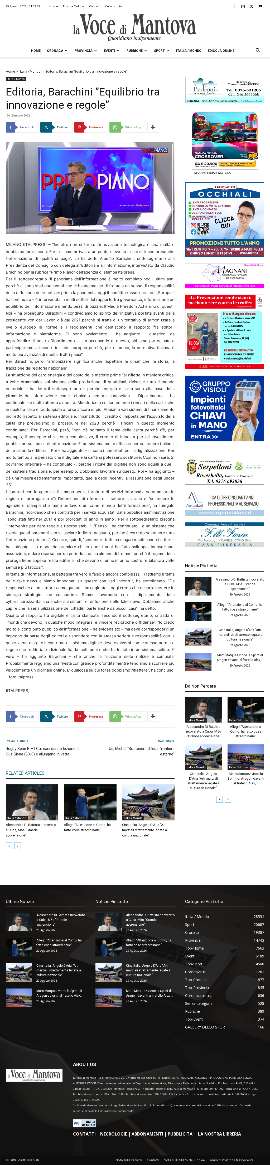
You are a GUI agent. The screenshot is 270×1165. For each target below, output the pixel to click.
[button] (258, 51)
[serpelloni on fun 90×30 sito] (224, 483)
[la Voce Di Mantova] (135, 27)
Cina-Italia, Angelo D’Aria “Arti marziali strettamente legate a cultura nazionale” (144, 830)
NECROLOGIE (113, 1134)
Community (113, 6)
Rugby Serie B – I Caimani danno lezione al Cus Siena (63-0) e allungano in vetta (42, 751)
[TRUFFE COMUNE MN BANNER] (224, 367)
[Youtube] (260, 6)
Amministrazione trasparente (232, 1160)
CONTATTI (84, 1134)
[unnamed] (224, 514)
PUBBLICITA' (181, 1134)
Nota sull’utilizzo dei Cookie (184, 1160)
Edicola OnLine (73, 6)
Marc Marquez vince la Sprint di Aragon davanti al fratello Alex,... (246, 778)
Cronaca (55, 51)
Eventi (109, 51)
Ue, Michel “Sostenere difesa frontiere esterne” (142, 751)
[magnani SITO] (224, 286)
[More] (153, 127)
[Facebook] (234, 6)
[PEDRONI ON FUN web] (224, 101)
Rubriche (135, 51)
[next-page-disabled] (17, 846)
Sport (159, 51)
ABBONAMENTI (147, 1134)
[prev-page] (9, 846)
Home (53, 6)
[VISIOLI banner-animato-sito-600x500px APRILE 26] (224, 439)
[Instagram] (243, 6)
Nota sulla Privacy (128, 1160)
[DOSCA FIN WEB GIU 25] (224, 255)
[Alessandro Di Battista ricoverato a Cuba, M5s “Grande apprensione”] (32, 802)
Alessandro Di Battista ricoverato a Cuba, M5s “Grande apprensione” (31, 830)
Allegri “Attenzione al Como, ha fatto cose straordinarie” (246, 731)
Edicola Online (221, 51)
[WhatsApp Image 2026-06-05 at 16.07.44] (224, 174)
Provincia (84, 51)
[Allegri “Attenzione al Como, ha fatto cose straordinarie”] (90, 802)
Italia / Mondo (188, 51)
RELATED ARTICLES (25, 773)
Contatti (94, 6)
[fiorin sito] (224, 545)
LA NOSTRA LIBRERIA (219, 1134)
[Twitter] (251, 6)
